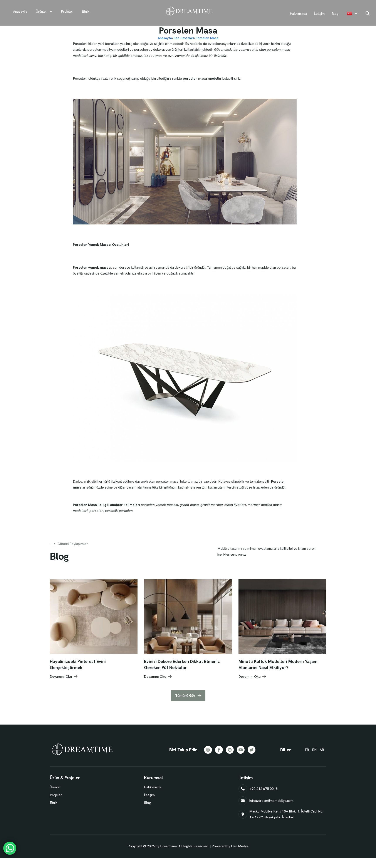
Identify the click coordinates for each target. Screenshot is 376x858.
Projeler (67, 11)
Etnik (85, 11)
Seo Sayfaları (183, 38)
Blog (335, 13)
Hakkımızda (299, 13)
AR (322, 749)
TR (306, 749)
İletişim (319, 13)
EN (314, 749)
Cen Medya (239, 846)
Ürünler (42, 11)
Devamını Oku (61, 676)
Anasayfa (20, 11)
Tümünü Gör (185, 695)
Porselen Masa (206, 38)
